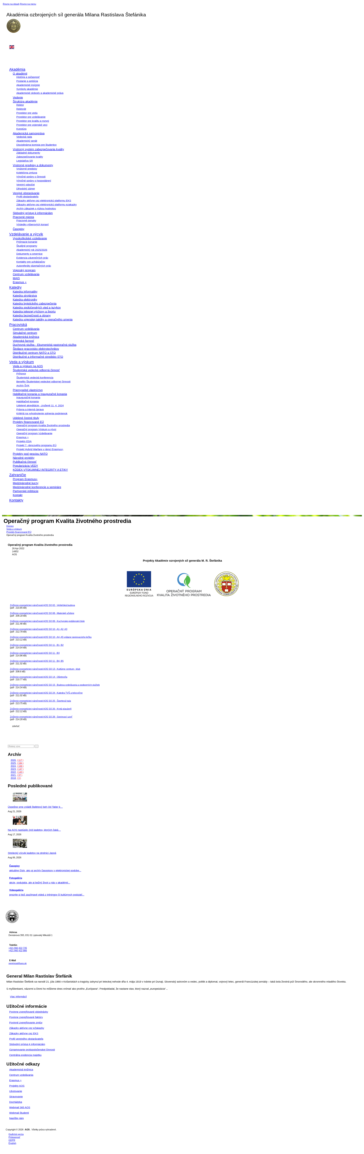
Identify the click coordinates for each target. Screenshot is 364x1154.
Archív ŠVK (22, 385)
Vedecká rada (24, 136)
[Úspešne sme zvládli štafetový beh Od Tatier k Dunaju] (27, 801)
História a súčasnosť (28, 77)
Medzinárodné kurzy (25, 483)
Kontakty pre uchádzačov (30, 261)
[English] (184, 47)
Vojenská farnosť (23, 340)
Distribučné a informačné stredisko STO (38, 356)
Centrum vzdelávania (26, 274)
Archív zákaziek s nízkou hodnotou (36, 208)
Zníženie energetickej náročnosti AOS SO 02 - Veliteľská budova (42, 605)
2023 (17, 769)
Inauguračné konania (28, 397)
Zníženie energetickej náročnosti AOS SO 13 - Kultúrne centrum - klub (45, 669)
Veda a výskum (21, 362)
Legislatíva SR (24, 160)
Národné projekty (23, 457)
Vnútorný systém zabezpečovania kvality (38, 149)
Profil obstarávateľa (27, 196)
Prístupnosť (14, 1137)
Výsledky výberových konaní (32, 224)
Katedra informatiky (25, 291)
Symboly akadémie (27, 89)
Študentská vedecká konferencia (34, 377)
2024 (17, 766)
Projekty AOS (16, 1085)
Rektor (20, 105)
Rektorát (21, 109)
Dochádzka (15, 1102)
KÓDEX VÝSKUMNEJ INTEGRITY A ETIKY (40, 469)
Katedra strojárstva (25, 295)
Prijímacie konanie (26, 241)
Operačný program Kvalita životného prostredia (43, 425)
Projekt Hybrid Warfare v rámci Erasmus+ (39, 449)
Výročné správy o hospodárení (33, 180)
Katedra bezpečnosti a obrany (32, 315)
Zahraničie (17, 475)
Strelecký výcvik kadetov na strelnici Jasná (32, 853)
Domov (10, 526)
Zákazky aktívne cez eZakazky (26, 1028)
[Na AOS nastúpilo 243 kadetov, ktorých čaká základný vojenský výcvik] (27, 824)
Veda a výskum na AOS (28, 366)
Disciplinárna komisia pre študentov (36, 144)
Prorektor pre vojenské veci (31, 125)
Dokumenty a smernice (29, 253)
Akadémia (17, 69)
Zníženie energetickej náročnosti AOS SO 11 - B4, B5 (37, 661)
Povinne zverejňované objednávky (28, 1011)
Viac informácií (18, 996)
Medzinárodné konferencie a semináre (37, 487)
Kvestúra (21, 128)
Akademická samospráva (29, 133)
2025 (17, 763)
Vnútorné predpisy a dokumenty (33, 165)
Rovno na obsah (11, 4)
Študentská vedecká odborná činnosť (36, 370)
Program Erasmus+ (25, 479)
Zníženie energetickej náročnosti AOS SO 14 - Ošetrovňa (38, 677)
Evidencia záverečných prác (32, 257)
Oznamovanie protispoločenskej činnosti (32, 1049)
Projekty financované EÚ (28, 421)
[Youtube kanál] (9, 43)
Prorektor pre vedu (27, 113)
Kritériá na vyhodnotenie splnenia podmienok (41, 413)
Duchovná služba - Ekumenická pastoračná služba (44, 344)
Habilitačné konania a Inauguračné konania (40, 394)
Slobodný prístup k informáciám (33, 213)
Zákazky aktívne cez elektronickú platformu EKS (43, 200)
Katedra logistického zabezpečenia (34, 303)
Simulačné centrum (25, 332)
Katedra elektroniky (25, 299)
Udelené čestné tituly (26, 417)
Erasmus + (20, 282)
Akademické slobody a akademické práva (39, 93)
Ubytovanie (15, 1091)
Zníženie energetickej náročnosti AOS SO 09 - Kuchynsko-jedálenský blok (47, 621)
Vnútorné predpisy (26, 168)
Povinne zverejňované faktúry (26, 1017)
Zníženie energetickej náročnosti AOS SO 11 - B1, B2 (37, 645)
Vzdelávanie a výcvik (26, 234)
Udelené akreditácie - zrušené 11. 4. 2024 (40, 405)
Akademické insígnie (28, 85)
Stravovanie (16, 1096)
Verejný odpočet (25, 184)
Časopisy (18, 229)
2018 (16, 778)
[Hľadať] (36, 746)
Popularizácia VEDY (25, 465)
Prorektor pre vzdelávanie (31, 117)
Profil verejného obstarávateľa (26, 1038)
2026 (17, 760)
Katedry (15, 287)
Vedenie (18, 97)
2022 (17, 772)
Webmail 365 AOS (19, 1107)
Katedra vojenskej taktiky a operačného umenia (43, 319)
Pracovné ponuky (26, 220)
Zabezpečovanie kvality (29, 156)
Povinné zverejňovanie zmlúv (25, 1022)
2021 (16, 775)
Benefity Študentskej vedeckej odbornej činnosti (43, 381)
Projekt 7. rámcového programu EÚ (36, 445)
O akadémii (20, 73)
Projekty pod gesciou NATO (30, 453)
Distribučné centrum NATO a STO (34, 352)
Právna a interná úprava (30, 409)
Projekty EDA (24, 441)
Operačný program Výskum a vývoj (36, 429)
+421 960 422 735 (18, 948)
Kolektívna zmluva (26, 172)
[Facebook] (9, 37)
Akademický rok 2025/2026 (31, 249)
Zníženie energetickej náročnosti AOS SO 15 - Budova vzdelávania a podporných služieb (55, 685)
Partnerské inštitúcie (25, 491)
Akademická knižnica (26, 336)
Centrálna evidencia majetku (25, 1055)
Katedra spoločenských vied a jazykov (37, 307)
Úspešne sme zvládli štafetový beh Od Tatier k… (35, 807)
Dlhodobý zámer (25, 188)
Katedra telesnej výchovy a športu (34, 311)
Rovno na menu (28, 4)
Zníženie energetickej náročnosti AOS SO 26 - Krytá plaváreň (41, 709)
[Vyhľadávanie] (8, 508)
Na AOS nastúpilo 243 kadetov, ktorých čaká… (34, 830)
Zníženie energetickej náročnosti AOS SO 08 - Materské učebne (42, 613)
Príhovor (21, 373)
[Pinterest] (13, 735)
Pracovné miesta (23, 217)
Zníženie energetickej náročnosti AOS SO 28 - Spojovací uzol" (41, 717)
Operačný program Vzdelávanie (34, 433)
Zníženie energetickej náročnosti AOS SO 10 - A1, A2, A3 (38, 629)
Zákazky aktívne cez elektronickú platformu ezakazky (46, 204)
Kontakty (16, 500)
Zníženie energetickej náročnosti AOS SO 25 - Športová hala (40, 701)
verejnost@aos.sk (18, 963)
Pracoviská (18, 325)
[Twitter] (13, 732)
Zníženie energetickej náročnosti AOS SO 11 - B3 (35, 653)
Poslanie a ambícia (27, 81)
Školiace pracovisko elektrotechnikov (36, 348)
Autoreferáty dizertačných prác (33, 265)
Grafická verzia (16, 1134)
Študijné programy (26, 245)
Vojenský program (24, 270)
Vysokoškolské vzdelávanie (30, 238)
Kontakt (17, 495)
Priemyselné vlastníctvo (28, 390)
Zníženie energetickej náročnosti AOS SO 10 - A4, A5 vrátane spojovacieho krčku (51, 637)
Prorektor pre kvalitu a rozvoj (32, 121)
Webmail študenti (19, 1112)
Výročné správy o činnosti (31, 176)
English (12, 1143)
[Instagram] (9, 40)
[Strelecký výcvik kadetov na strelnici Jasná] (27, 847)
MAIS (16, 278)
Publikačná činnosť (25, 461)
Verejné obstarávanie (26, 193)
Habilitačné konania (27, 401)
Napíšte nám (16, 1118)
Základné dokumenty (28, 152)
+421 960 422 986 (18, 950)
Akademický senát (26, 140)
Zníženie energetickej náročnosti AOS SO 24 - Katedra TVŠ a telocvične (46, 693)
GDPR (12, 1140)
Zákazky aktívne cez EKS (23, 1033)
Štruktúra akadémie (25, 101)
